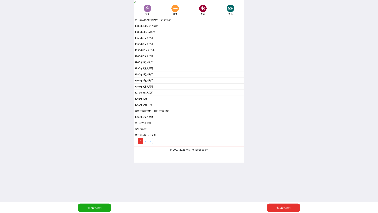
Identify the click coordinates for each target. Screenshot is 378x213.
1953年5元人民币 (144, 38)
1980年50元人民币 (145, 31)
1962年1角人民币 (144, 80)
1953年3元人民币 (144, 86)
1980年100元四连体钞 (146, 25)
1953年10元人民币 (145, 50)
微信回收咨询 (94, 207)
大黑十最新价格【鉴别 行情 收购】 (153, 110)
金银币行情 (141, 129)
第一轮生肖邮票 (143, 122)
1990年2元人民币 (144, 68)
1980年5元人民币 (144, 56)
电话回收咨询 (283, 207)
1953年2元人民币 (144, 44)
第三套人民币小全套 (145, 135)
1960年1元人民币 (144, 62)
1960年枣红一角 (143, 104)
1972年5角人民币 (144, 92)
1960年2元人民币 (144, 116)
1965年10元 (141, 98)
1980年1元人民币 (144, 74)
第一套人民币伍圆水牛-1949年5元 (153, 19)
